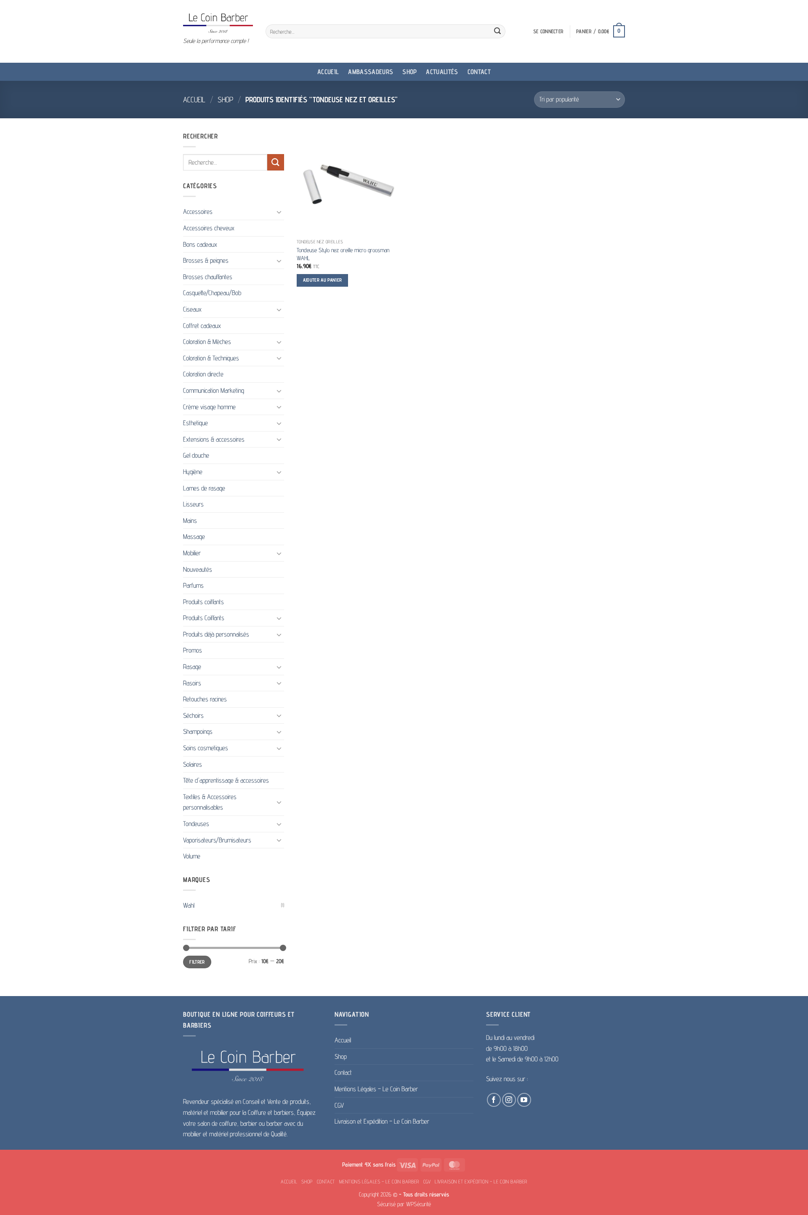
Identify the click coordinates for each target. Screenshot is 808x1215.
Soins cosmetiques (205, 748)
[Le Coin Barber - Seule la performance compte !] (218, 22)
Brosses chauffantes (207, 277)
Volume (191, 856)
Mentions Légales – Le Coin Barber (376, 1089)
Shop (409, 72)
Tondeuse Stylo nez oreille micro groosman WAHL (343, 253)
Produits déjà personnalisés (216, 634)
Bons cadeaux (200, 244)
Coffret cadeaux (202, 326)
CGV (339, 1105)
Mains (190, 521)
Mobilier (192, 553)
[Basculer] (279, 212)
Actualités (442, 72)
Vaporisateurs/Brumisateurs (217, 840)
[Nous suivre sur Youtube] (524, 1100)
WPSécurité (418, 1203)
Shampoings (198, 731)
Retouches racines (205, 699)
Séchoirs (193, 715)
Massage (194, 537)
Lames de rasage (204, 488)
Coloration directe (203, 374)
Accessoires (198, 212)
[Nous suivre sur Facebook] (494, 1100)
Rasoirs (192, 683)
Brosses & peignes (206, 260)
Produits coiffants (203, 602)
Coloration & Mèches (207, 342)
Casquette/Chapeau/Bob (212, 293)
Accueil (328, 72)
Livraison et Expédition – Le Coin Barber (382, 1121)
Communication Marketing (213, 390)
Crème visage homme (209, 407)
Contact (479, 72)
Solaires (192, 764)
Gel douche (196, 455)
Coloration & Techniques (211, 358)
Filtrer (197, 962)
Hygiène (192, 472)
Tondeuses (196, 824)
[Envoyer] (497, 31)
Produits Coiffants (203, 618)
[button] (548, 31)
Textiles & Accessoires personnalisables (210, 802)
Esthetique (195, 423)
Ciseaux (192, 309)
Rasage (192, 667)
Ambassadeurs (370, 72)
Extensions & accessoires (214, 439)
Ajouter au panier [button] (322, 280)
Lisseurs (193, 504)
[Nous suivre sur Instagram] (509, 1100)
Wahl (188, 905)
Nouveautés (197, 569)
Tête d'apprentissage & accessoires (226, 780)
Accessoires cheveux (208, 228)
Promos (192, 650)
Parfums (193, 585)
